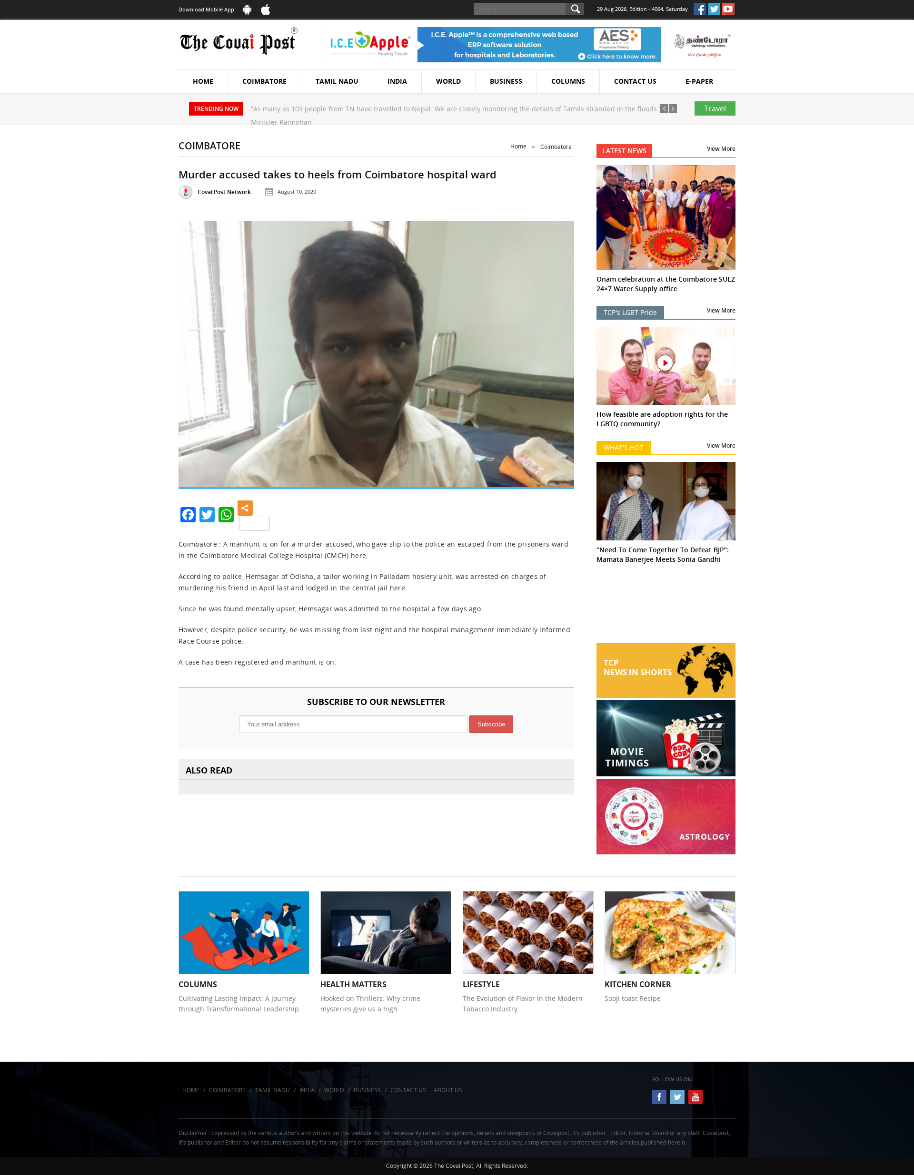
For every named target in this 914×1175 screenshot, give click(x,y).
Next (555, 350)
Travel (715, 108)
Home (203, 81)
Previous (198, 350)
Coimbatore (264, 81)
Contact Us (635, 81)
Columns (568, 81)
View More (721, 149)
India (397, 81)
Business (506, 81)
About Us (448, 1090)
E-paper (699, 81)
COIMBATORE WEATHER (666, 607)
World (448, 81)
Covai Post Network (224, 192)
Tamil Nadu (337, 81)
